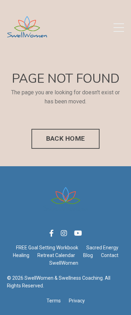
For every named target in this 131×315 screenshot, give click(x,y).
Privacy (77, 300)
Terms (53, 300)
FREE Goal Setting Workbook (47, 247)
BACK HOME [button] (65, 138)
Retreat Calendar (56, 255)
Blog (88, 255)
